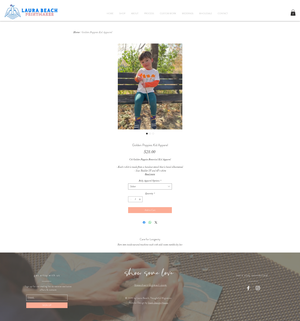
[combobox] (150, 186)
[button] (293, 13)
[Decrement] (130, 199)
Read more (150, 174)
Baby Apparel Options (150, 180)
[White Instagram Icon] (258, 288)
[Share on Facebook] (144, 222)
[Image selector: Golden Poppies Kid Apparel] (146, 133)
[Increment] (140, 199)
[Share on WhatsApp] (150, 222)
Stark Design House (158, 302)
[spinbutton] (135, 199)
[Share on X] (156, 222)
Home (76, 32)
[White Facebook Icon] (248, 288)
